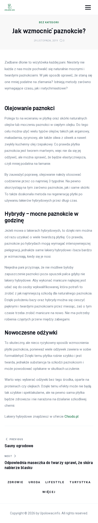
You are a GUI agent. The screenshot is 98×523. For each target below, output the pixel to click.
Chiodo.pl (71, 416)
